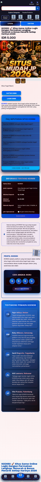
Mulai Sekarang (22, 289)
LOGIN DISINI (11, 98)
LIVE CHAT (35, 478)
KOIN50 (4, 103)
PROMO (5, 478)
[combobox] (19, 8)
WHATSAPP (28, 478)
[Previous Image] (1, 61)
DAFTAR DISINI (11, 93)
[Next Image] (39, 61)
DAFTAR (31, 24)
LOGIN (10, 24)
